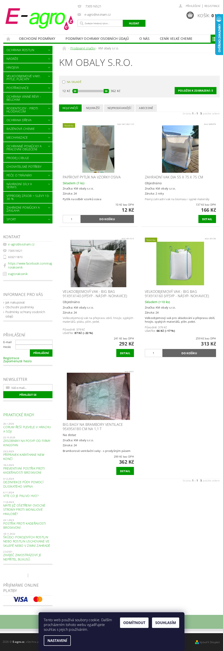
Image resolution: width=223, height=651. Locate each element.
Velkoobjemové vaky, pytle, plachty (24, 77)
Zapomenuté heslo (17, 361)
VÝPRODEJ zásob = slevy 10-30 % (28, 197)
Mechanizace (17, 137)
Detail (207, 219)
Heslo (7, 347)
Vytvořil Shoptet (210, 642)
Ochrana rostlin (20, 50)
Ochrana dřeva (19, 120)
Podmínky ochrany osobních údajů (97, 38)
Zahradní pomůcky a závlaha (23, 209)
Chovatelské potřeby (24, 166)
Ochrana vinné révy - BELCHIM (24, 98)
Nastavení (57, 640)
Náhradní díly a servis (19, 185)
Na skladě (74, 82)
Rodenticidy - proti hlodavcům (22, 109)
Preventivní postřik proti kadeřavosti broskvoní (24, 470)
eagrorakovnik (18, 274)
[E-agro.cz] (39, 19)
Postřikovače (18, 88)
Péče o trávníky (19, 175)
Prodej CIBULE (18, 158)
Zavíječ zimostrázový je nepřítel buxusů (22, 557)
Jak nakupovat (15, 302)
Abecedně (146, 108)
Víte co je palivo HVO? (21, 496)
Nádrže (12, 59)
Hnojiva (13, 67)
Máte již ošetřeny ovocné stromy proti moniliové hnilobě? (24, 509)
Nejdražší (93, 108)
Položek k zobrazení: (195, 90)
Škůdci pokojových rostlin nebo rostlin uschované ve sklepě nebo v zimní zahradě (26, 541)
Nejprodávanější (119, 108)
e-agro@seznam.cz (21, 244)
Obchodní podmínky (37, 38)
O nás (144, 38)
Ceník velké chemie (176, 38)
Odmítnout (134, 622)
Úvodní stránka (8, 38)
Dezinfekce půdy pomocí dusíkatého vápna (23, 484)
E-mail (7, 342)
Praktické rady (18, 414)
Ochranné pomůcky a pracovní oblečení (24, 147)
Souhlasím (165, 622)
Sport (11, 219)
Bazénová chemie (21, 129)
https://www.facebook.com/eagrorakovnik (30, 265)
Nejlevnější (70, 108)
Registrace (212, 6)
